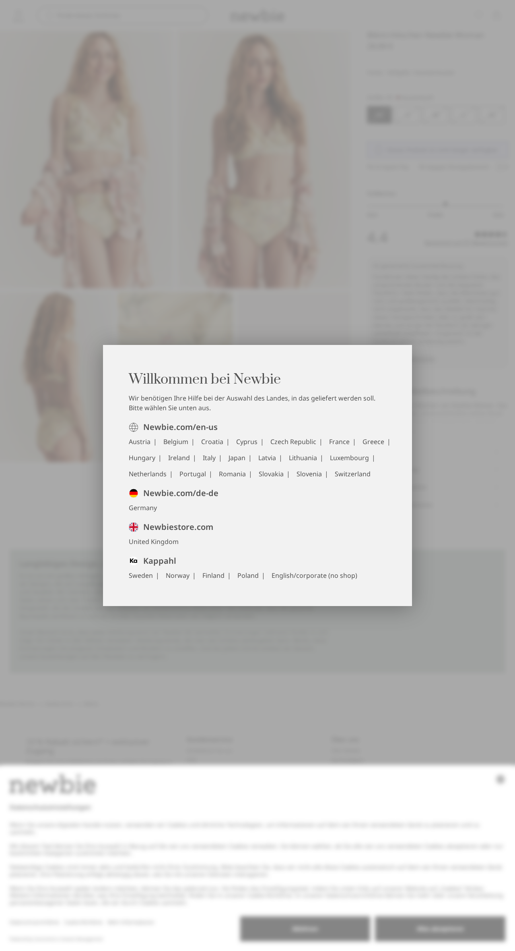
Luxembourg (349, 457)
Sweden (141, 575)
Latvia (267, 457)
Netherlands (148, 473)
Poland (248, 575)
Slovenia (309, 473)
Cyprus (247, 441)
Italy (209, 457)
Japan (237, 457)
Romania (232, 473)
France (339, 441)
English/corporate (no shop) (314, 575)
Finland (213, 575)
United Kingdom (154, 541)
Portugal (192, 473)
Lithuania (303, 457)
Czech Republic (293, 441)
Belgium (175, 441)
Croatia (212, 441)
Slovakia (271, 473)
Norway (178, 575)
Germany (143, 507)
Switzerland (353, 473)
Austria (139, 441)
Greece (373, 441)
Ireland (179, 457)
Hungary (142, 457)
